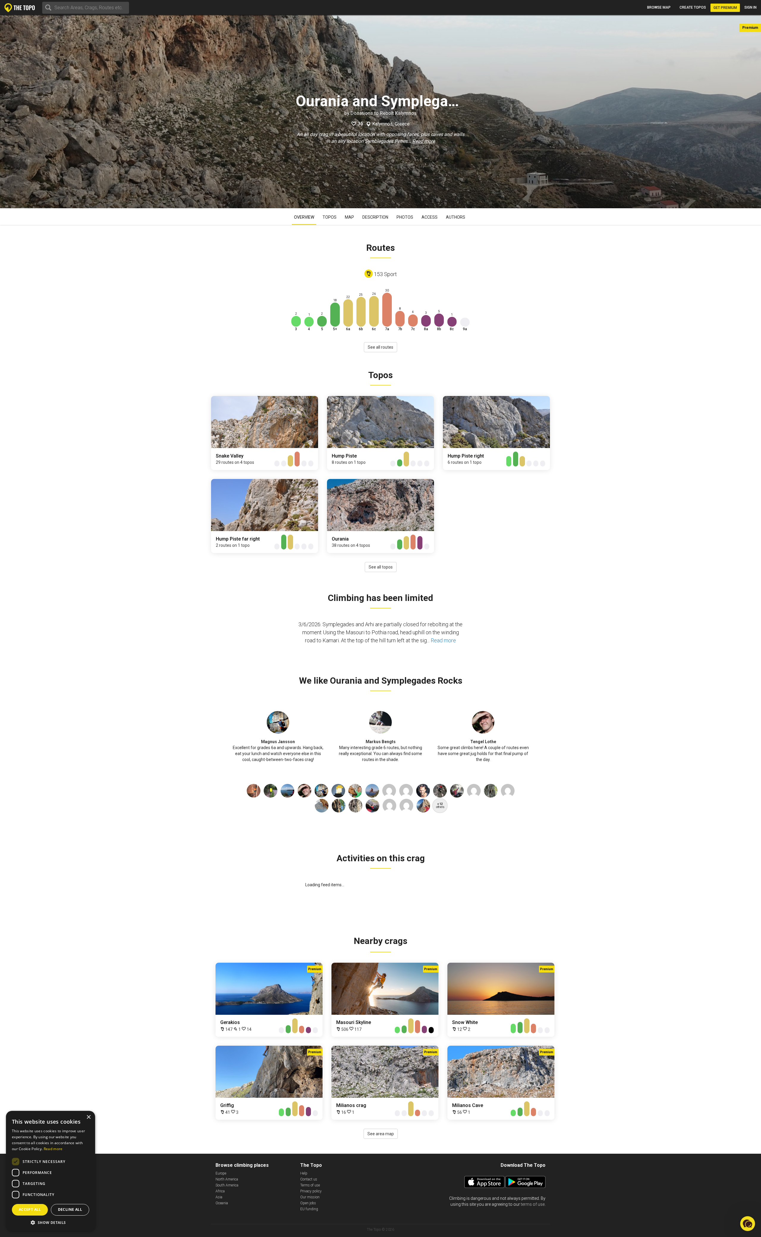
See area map (380, 1133)
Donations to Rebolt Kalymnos (383, 113)
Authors (455, 217)
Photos (405, 217)
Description (375, 217)
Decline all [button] (70, 1209)
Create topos (693, 7)
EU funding (309, 1209)
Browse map (659, 7)
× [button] (88, 1117)
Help (303, 1173)
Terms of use (310, 1185)
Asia (219, 1197)
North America (227, 1179)
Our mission (310, 1197)
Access (430, 217)
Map (349, 217)
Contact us (308, 1179)
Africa (220, 1191)
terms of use (533, 1204)
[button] (50, 1222)
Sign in (750, 7)
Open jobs (308, 1203)
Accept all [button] (30, 1209)
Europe (221, 1173)
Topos (330, 217)
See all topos (381, 567)
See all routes (380, 347)
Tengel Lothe (483, 741)
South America (227, 1185)
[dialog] (50, 1171)
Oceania (222, 1203)
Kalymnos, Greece (391, 124)
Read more (423, 141)
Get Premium (725, 8)
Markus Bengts (381, 741)
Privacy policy (311, 1191)
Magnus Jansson (278, 741)
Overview (304, 217)
